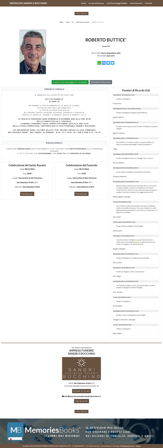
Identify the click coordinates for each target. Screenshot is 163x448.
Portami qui (27, 194)
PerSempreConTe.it (128, 446)
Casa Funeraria (136, 3)
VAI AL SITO (82, 401)
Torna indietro (81, 13)
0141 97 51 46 (82, 391)
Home (83, 3)
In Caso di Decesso (96, 3)
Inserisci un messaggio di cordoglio (70, 82)
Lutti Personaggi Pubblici (117, 3)
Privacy (138, 446)
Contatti (148, 3)
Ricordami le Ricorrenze (101, 82)
